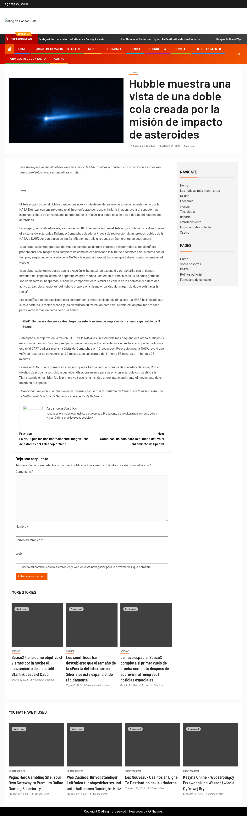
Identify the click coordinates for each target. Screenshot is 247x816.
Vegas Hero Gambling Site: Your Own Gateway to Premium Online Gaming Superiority (36, 783)
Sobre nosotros (190, 264)
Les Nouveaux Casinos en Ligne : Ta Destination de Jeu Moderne (146, 39)
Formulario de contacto (27, 58)
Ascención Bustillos (144, 146)
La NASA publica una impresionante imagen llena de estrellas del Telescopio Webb (54, 439)
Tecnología (157, 49)
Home (22, 49)
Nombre (22, 526)
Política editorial (191, 274)
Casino (59, 58)
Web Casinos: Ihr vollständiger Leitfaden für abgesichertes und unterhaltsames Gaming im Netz (94, 783)
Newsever (136, 811)
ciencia (135, 49)
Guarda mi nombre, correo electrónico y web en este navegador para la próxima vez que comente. (85, 567)
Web (19, 553)
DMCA (184, 269)
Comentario (24, 472)
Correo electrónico (29, 540)
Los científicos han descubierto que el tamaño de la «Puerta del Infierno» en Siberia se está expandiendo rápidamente (91, 668)
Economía (114, 49)
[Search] (238, 54)
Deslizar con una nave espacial (49, 209)
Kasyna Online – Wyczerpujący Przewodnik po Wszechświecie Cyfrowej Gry (208, 783)
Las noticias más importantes (57, 49)
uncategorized (17, 771)
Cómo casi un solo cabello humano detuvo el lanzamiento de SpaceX (132, 439)
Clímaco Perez (41, 794)
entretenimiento (208, 49)
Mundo (93, 49)
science (133, 73)
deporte (180, 49)
